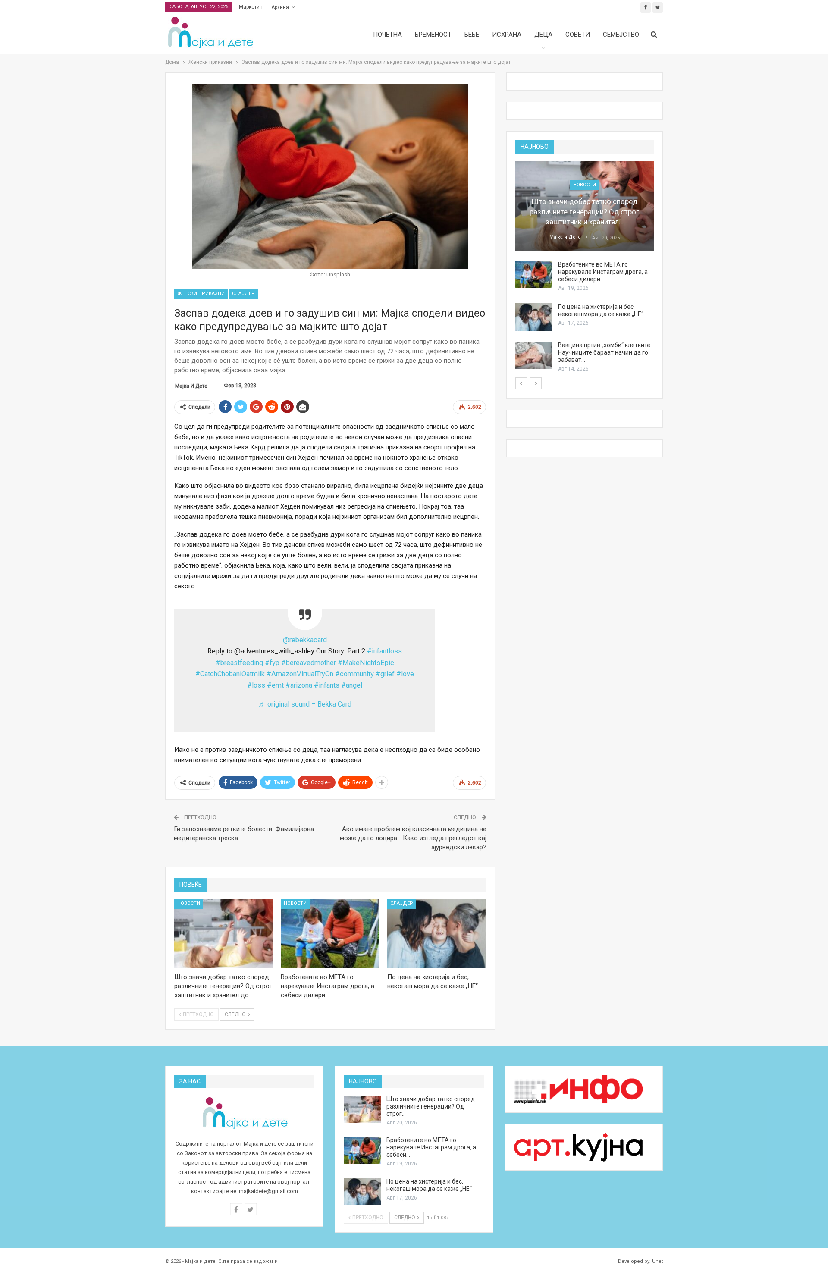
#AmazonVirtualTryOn (300, 674)
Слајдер (243, 293)
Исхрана (506, 34)
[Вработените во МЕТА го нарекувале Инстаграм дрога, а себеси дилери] (330, 933)
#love (405, 674)
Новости (188, 903)
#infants (326, 685)
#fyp (272, 663)
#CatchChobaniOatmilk (230, 674)
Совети (577, 34)
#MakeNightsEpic (366, 663)
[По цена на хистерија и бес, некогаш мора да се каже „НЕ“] (436, 933)
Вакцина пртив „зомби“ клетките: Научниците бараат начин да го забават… (605, 352)
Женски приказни (201, 293)
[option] (584, 267)
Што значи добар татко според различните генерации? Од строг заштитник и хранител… (584, 211)
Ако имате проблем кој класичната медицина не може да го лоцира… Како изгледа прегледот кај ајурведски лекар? (413, 838)
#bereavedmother (308, 663)
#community (354, 674)
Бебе (471, 34)
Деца (543, 34)
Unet (657, 1261)
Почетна (387, 34)
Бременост (433, 34)
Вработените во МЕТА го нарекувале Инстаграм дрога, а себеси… (431, 1147)
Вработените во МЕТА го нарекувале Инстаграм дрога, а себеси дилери (603, 272)
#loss (256, 685)
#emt (275, 685)
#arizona (298, 685)
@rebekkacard (305, 640)
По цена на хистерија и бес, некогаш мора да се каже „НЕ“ (600, 310)
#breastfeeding (239, 663)
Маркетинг (252, 7)
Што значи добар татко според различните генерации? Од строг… (430, 1106)
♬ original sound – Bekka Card (304, 704)
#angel (351, 685)
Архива (280, 7)
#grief (385, 674)
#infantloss (384, 651)
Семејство (621, 34)
